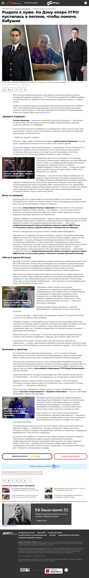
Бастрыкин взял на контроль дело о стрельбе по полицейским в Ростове (69, 489)
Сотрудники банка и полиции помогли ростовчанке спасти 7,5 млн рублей (24, 496)
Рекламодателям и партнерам (68, 535)
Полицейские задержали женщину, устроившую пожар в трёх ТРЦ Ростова (24, 489)
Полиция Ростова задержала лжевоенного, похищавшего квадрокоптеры (69, 496)
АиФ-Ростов (26, 84)
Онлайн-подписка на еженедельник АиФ (32, 535)
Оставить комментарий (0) (71, 456)
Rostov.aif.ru (45, 112)
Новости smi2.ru (9, 526)
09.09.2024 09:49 (7, 9)
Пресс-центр (41, 533)
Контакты (52, 535)
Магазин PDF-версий (55, 533)
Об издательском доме (26, 533)
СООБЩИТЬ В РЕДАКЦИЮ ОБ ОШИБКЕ (30, 537)
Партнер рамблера (37, 570)
